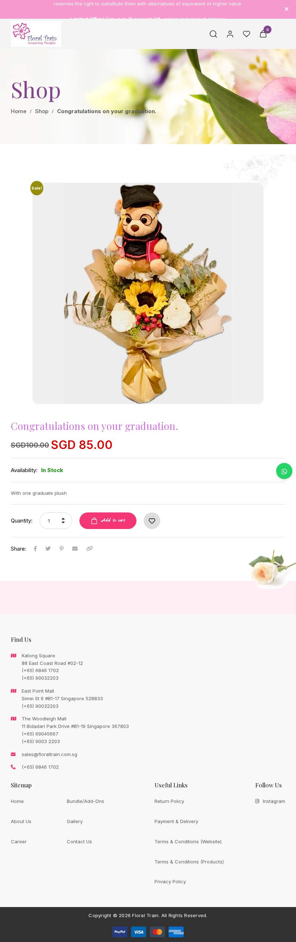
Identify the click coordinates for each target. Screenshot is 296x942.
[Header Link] (286, 9)
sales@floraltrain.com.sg (49, 754)
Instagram (274, 801)
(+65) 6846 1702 (40, 767)
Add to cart (113, 520)
